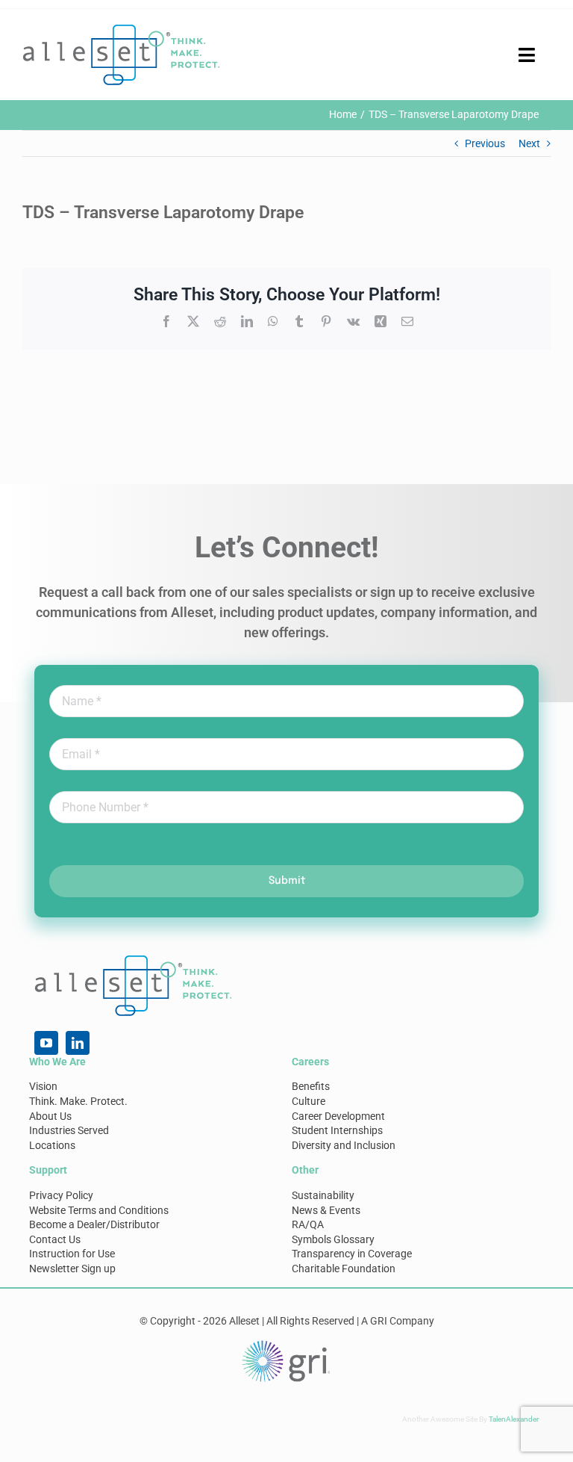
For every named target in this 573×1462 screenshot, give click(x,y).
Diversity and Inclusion (343, 1145)
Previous (485, 143)
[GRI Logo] (286, 1344)
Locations (52, 1145)
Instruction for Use (72, 1254)
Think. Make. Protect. (78, 1101)
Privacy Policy (61, 1195)
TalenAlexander (514, 1419)
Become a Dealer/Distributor (94, 1224)
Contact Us (55, 1239)
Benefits (311, 1086)
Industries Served (69, 1130)
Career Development (338, 1116)
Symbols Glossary (333, 1239)
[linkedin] (78, 1043)
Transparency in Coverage (352, 1254)
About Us (50, 1116)
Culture (308, 1101)
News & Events (326, 1210)
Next (529, 143)
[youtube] (46, 1043)
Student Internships (337, 1130)
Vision (43, 1086)
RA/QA (308, 1224)
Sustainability (323, 1195)
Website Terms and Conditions (99, 1210)
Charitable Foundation (343, 1268)
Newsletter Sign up (72, 1268)
